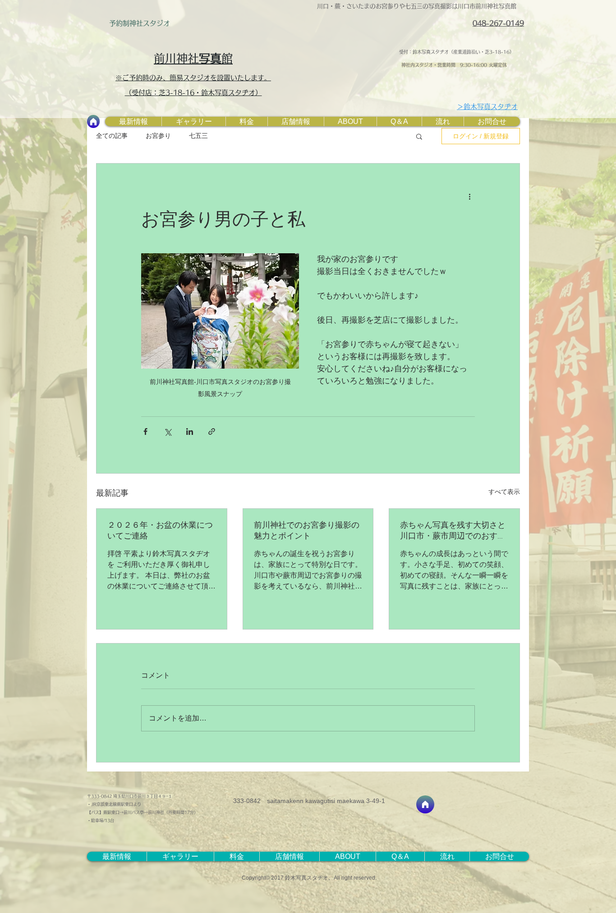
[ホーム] (93, 121)
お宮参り (158, 135)
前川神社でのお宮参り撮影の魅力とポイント (306, 531)
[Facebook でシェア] (145, 431)
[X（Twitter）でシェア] (167, 431)
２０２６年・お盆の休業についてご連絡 (160, 531)
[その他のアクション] (469, 196)
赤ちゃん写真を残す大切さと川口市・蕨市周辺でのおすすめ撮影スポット (453, 531)
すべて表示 (504, 491)
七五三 (198, 135)
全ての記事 (112, 135)
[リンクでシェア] (211, 431)
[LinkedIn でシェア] (189, 431)
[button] (419, 136)
